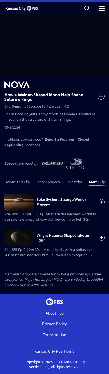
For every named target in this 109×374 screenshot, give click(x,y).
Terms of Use (54, 335)
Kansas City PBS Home (55, 351)
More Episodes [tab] (48, 182)
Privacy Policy (54, 324)
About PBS (55, 313)
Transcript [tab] (74, 182)
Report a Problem (59, 139)
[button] (87, 8)
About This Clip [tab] (18, 182)
